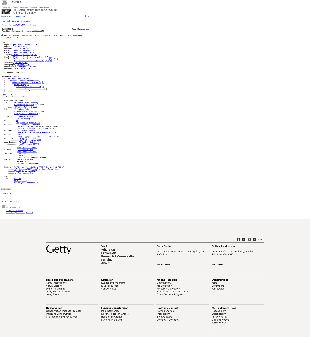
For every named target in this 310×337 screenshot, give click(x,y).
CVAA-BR (53, 167)
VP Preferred (35, 125)
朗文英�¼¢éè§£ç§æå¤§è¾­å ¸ (25, 114)
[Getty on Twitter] (243, 239)
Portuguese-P (24, 67)
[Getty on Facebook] (238, 239)
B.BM (23, 72)
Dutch (20, 65)
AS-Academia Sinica (22, 109)
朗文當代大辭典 (23, 119)
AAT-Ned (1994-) (25, 155)
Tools (15, 7)
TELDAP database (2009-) (29, 144)
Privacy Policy (20, 213)
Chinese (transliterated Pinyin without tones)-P (33, 59)
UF (24, 48)
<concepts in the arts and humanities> (26, 83)
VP (17, 121)
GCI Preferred (23, 125)
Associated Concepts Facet (18, 79)
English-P (28, 45)
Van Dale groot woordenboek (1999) (32, 157)
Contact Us (29, 213)
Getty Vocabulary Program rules (28, 123)
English (17, 46)
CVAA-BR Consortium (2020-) (31, 140)
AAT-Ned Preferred (25, 159)
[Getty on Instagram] (249, 239)
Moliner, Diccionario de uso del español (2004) (36, 132)
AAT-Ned (22, 154)
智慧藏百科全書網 (20, 107)
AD (22, 46)
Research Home (7, 7)
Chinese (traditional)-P (20, 50)
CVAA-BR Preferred (27, 138)
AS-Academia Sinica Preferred (25, 103)
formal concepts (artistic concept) (28, 87)
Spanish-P (21, 68)
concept (86, 29)
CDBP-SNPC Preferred (27, 130)
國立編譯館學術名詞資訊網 (24, 105)
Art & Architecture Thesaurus (27, 7)
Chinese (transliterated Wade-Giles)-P (32, 61)
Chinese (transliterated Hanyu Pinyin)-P (31, 57)
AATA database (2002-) (27, 126)
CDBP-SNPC (44, 167)
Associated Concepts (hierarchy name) (25, 81)
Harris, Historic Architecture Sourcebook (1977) (36, 128)
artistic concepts (20, 85)
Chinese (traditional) (19, 53)
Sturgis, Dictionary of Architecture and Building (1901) (38, 136)
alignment (23, 91)
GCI (59, 167)
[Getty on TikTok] (254, 239)
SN (34, 67)
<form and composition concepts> (31, 89)
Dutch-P (19, 63)
